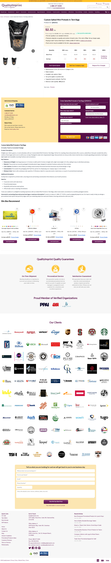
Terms (27, 560)
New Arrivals (5, 520)
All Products (5, 522)
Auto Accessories (32, 12)
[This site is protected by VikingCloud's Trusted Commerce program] (20, 105)
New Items (91, 12)
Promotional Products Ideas (9, 538)
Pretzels (52, 87)
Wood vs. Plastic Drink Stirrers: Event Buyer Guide (87, 525)
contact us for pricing (85, 40)
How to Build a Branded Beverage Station (85, 520)
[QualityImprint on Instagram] (39, 548)
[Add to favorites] (17, 208)
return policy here (14, 129)
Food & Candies (56, 12)
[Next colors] (37, 61)
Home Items (64, 12)
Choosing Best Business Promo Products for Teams (88, 529)
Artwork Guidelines (7, 535)
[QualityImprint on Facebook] (33, 548)
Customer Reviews (7, 540)
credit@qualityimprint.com (48, 543)
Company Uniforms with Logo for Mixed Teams (86, 534)
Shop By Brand (11, 12)
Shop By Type (3, 12)
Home (3, 526)
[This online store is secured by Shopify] (9, 105)
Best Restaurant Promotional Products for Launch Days (89, 516)
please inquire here (75, 43)
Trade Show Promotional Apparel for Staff (85, 539)
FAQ (3, 533)
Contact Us (5, 531)
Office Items (71, 12)
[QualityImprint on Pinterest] (36, 548)
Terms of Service (6, 542)
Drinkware (49, 12)
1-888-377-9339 (56, 6)
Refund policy (5, 544)
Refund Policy (22, 560)
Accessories (23, 12)
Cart (108, 12)
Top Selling (97, 12)
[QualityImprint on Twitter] (30, 548)
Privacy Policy (14, 560)
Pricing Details (15, 237)
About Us (4, 529)
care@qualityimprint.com (59, 8)
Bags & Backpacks (41, 12)
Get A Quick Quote (10, 241)
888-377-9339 (36, 539)
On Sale (85, 12)
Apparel (17, 12)
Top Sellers (4, 518)
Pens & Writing (78, 12)
